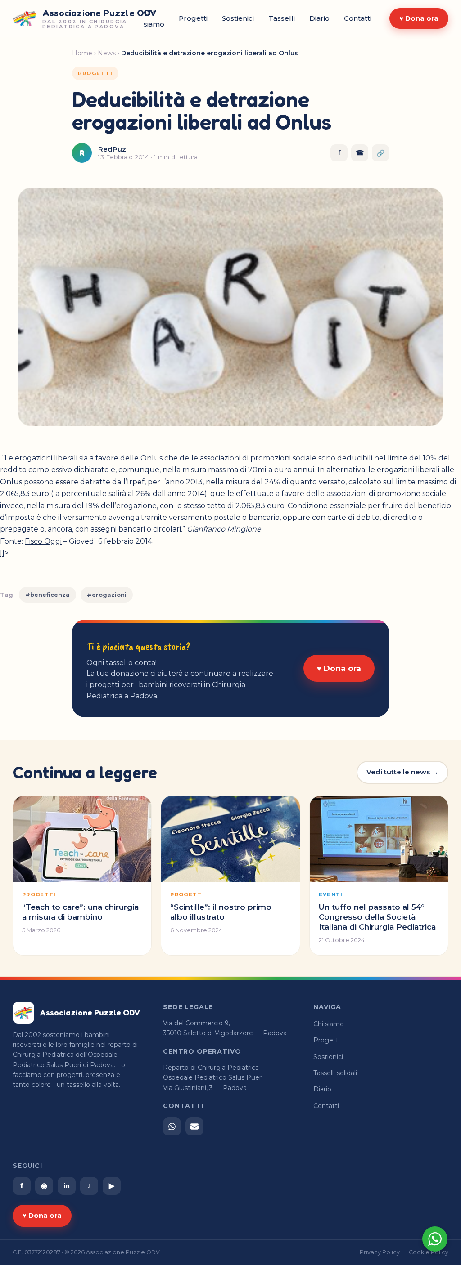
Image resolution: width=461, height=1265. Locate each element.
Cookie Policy (428, 1252)
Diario (319, 18)
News (107, 53)
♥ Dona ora (418, 18)
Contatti (357, 18)
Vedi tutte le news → (402, 772)
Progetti (193, 18)
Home (82, 53)
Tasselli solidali (335, 1073)
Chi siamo (328, 1024)
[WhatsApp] (172, 1126)
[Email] (194, 1126)
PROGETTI (95, 73)
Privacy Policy (380, 1252)
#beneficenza (47, 594)
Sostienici (238, 18)
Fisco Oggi (43, 541)
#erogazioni (107, 594)
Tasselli (281, 18)
